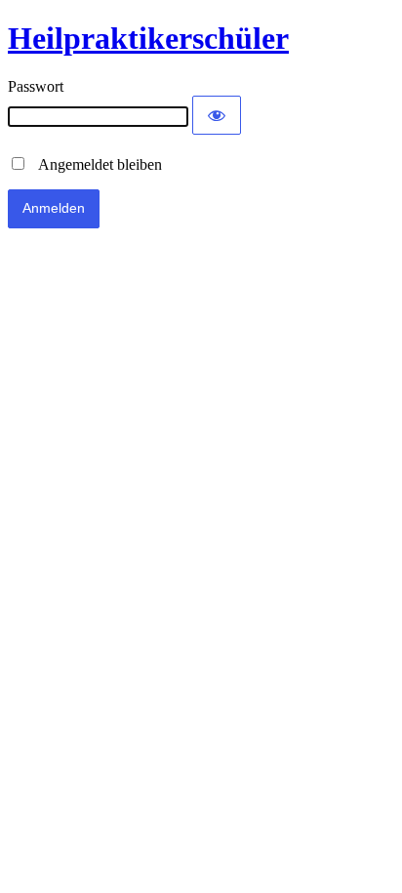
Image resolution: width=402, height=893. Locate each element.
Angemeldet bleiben (94, 164)
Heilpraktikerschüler (148, 38)
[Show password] (216, 115)
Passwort (35, 86)
